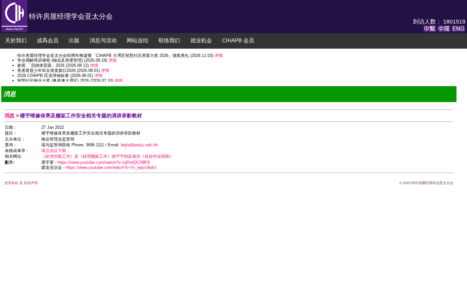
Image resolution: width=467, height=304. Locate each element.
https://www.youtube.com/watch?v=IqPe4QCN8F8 (104, 162)
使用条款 (11, 183)
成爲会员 (47, 41)
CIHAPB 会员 (238, 41)
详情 (112, 56)
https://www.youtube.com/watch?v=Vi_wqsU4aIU (111, 167)
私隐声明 (30, 183)
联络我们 (169, 41)
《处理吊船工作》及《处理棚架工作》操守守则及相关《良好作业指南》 (107, 156)
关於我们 (16, 41)
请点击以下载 (53, 150)
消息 (10, 115)
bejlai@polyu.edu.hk (139, 144)
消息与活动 (103, 41)
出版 (74, 41)
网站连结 (137, 41)
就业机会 (201, 41)
